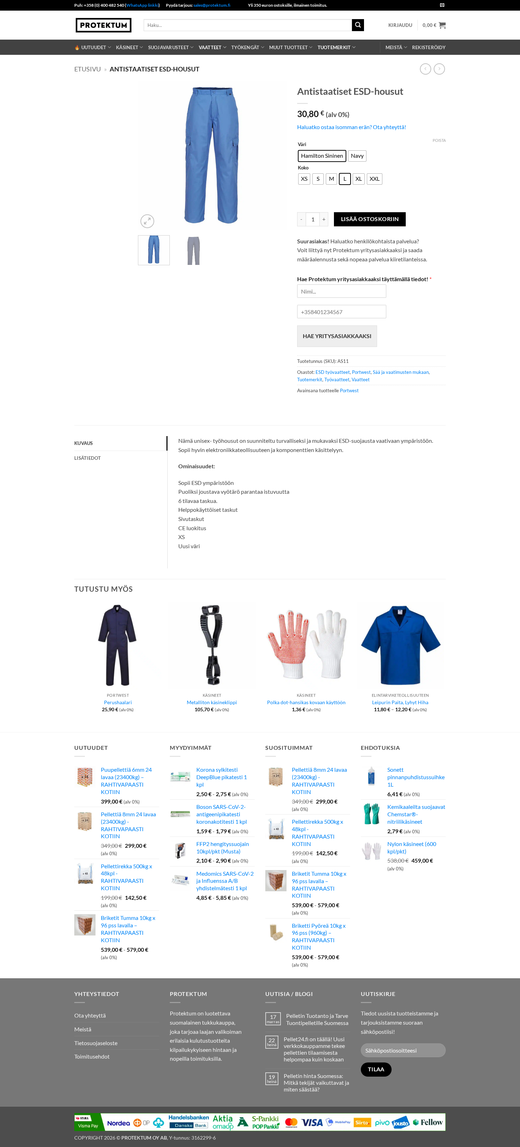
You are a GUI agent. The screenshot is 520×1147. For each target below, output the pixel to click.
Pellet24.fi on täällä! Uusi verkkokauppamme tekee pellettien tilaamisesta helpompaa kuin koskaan (314, 1049)
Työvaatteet (336, 379)
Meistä (394, 47)
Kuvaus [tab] (83, 443)
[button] (400, 25)
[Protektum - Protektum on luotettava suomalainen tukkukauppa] (103, 25)
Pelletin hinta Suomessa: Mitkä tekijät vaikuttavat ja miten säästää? (316, 1082)
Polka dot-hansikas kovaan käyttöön (306, 702)
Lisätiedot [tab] (87, 458)
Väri (302, 144)
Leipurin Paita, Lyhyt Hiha (400, 702)
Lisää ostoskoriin (370, 219)
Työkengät (245, 47)
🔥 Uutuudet (90, 47)
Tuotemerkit (334, 47)
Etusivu (87, 69)
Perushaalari (118, 702)
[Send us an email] (442, 5)
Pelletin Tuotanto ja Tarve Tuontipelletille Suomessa (317, 1019)
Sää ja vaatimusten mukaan (401, 372)
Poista (439, 140)
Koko (303, 168)
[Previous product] (439, 68)
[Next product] (425, 68)
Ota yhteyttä (90, 1015)
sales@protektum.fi (211, 5)
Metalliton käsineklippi (212, 702)
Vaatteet (210, 47)
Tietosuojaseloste (95, 1042)
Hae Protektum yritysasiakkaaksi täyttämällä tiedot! (364, 279)
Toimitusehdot (92, 1056)
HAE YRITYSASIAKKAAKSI (337, 335)
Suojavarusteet (168, 47)
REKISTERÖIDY (429, 47)
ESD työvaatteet (333, 372)
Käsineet (127, 47)
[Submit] (358, 25)
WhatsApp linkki (142, 5)
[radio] (322, 156)
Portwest (361, 372)
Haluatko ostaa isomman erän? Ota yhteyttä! (351, 126)
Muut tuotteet (288, 47)
